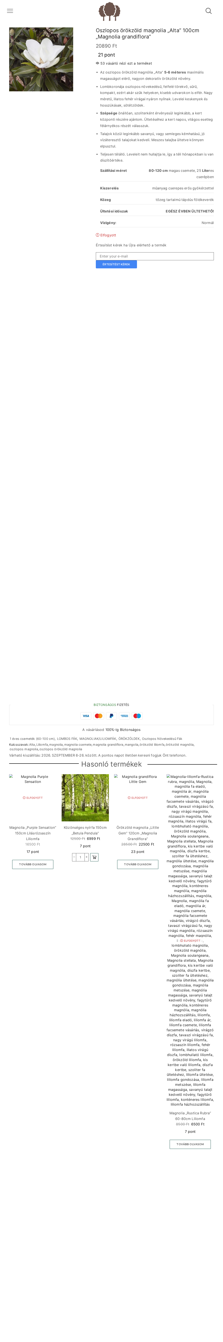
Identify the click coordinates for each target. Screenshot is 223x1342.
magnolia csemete (78, 744)
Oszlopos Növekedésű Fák (162, 738)
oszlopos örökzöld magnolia (60, 749)
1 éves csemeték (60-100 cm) (32, 738)
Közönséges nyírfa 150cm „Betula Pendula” (85, 830)
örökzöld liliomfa (152, 744)
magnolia (56, 744)
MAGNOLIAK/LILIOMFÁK (97, 738)
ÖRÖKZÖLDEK (129, 738)
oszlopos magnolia (24, 749)
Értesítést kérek (116, 264)
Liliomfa (42, 744)
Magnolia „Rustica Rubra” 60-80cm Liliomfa (190, 1116)
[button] (94, 857)
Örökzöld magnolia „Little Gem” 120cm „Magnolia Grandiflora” (138, 833)
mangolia (131, 744)
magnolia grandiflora (108, 744)
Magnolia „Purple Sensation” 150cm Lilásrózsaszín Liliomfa (32, 833)
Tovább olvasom (32, 864)
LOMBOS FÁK (67, 738)
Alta (32, 744)
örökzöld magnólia (180, 744)
